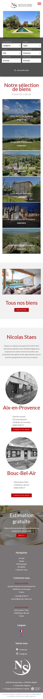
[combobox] (11, 45)
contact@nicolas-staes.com (21, 599)
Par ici (21, 535)
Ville (5, 49)
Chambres (27, 49)
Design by (38, 688)
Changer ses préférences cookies (17, 689)
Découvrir (22, 310)
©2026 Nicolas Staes (14, 682)
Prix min (7, 57)
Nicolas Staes (21, 583)
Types (25, 42)
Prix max (27, 57)
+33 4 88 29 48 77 (21, 596)
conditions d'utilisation (15, 696)
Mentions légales (30, 682)
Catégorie (7, 42)
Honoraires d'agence (22, 685)
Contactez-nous (21, 429)
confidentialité (35, 694)
